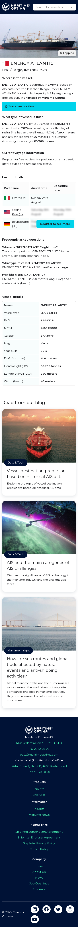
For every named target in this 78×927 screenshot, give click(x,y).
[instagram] (70, 909)
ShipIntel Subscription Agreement (39, 831)
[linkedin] (35, 909)
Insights (39, 809)
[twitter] (58, 909)
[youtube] (35, 919)
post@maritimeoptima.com (39, 754)
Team (39, 866)
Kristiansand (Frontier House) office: (39, 760)
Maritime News (39, 814)
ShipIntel (39, 789)
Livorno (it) (19, 198)
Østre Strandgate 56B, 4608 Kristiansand (39, 766)
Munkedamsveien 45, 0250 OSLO (39, 743)
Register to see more (55, 224)
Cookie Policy (39, 849)
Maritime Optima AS (39, 737)
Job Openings (39, 883)
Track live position (21, 106)
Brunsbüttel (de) (20, 224)
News (39, 877)
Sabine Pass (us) (18, 212)
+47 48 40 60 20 (39, 772)
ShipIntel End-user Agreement (39, 837)
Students (39, 889)
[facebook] (46, 909)
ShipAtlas (39, 794)
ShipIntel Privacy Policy (39, 843)
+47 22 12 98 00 (39, 748)
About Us (39, 872)
